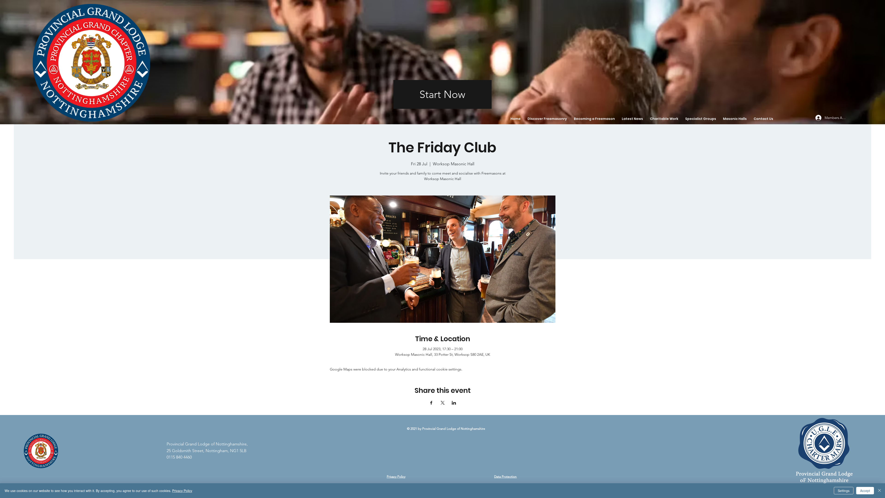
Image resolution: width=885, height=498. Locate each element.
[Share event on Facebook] (431, 403)
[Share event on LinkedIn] (454, 403)
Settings (844, 490)
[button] (547, 118)
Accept (865, 490)
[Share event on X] (442, 403)
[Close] (879, 490)
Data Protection (505, 476)
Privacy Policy (396, 476)
